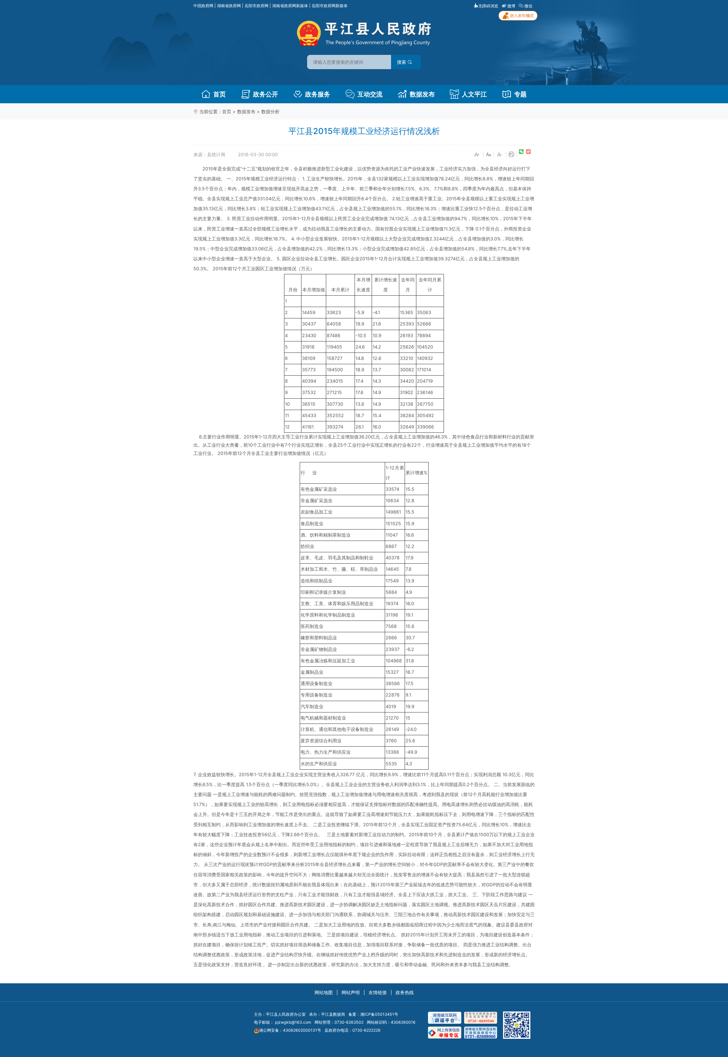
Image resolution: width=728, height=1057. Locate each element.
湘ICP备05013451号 (379, 1014)
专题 (520, 94)
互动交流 (369, 94)
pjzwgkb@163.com (293, 1022)
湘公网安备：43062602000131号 (290, 1030)
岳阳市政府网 (256, 5)
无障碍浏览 (488, 5)
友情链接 (378, 992)
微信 (528, 5)
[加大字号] (477, 155)
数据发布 (422, 94)
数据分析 (270, 111)
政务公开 (265, 94)
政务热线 (405, 992)
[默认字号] (488, 155)
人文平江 (474, 94)
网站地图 (324, 992)
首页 (219, 94)
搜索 (402, 62)
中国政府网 (203, 5)
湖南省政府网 (229, 5)
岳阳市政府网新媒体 (330, 5)
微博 (511, 5)
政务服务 (317, 94)
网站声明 (351, 992)
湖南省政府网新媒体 (290, 5)
